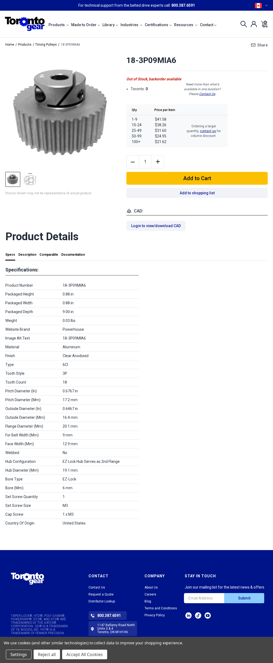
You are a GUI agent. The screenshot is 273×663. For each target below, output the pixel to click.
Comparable (48, 254)
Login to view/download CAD (156, 226)
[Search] (242, 24)
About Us (151, 587)
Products (57, 25)
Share (262, 45)
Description (27, 254)
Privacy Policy (154, 615)
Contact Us (207, 94)
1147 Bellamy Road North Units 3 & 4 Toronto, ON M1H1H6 (116, 628)
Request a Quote (101, 594)
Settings (18, 654)
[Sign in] (252, 24)
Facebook (207, 615)
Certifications (156, 25)
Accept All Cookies (84, 654)
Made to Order (84, 25)
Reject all (47, 654)
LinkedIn (188, 615)
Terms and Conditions (160, 608)
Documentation (73, 254)
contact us (208, 131)
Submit (244, 598)
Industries (130, 25)
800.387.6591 (183, 5)
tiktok (198, 615)
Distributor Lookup (102, 601)
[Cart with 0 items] (263, 24)
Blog (147, 601)
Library (108, 25)
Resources (184, 25)
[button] (27, 583)
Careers (150, 594)
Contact (206, 25)
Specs (10, 254)
